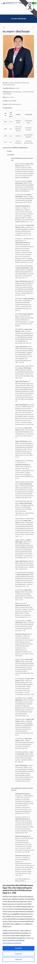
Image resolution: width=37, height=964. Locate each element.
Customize (18, 954)
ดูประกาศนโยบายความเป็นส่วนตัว (12, 943)
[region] (18, 923)
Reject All (18, 959)
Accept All (18, 948)
